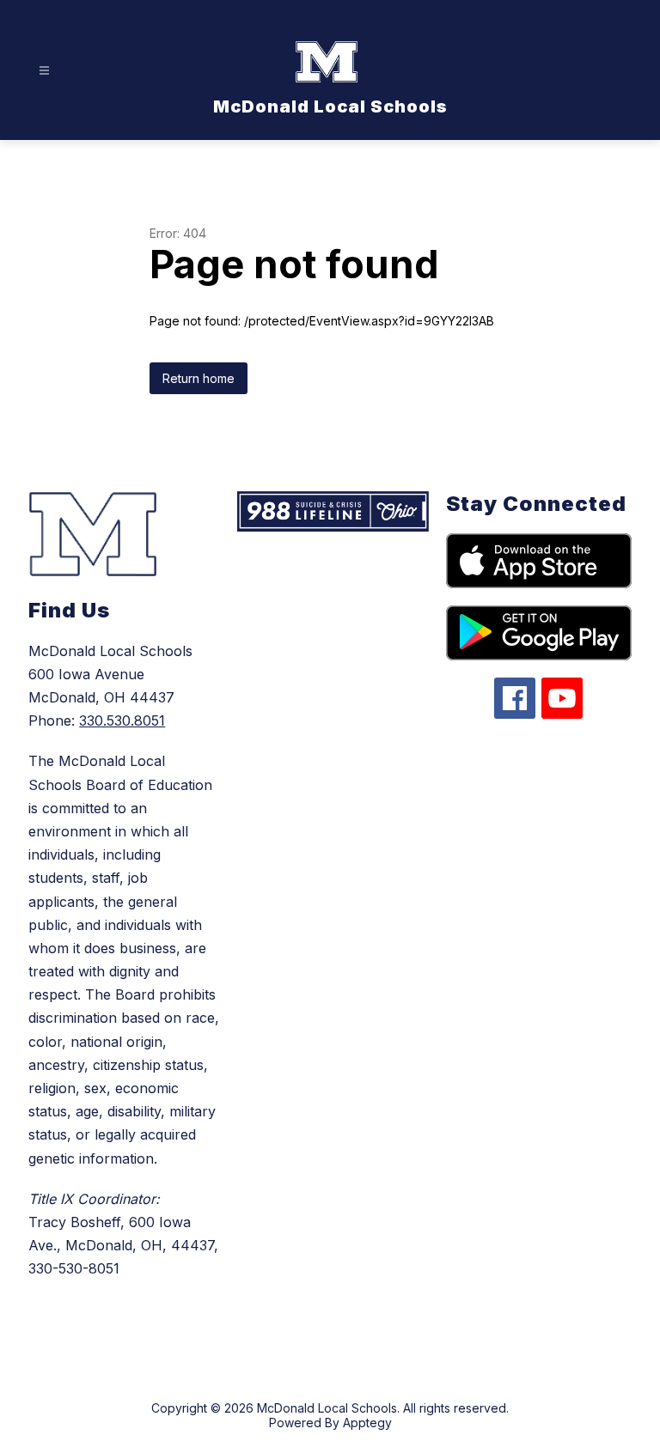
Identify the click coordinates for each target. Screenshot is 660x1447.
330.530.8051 (122, 720)
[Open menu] (44, 71)
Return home (198, 378)
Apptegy (367, 1422)
